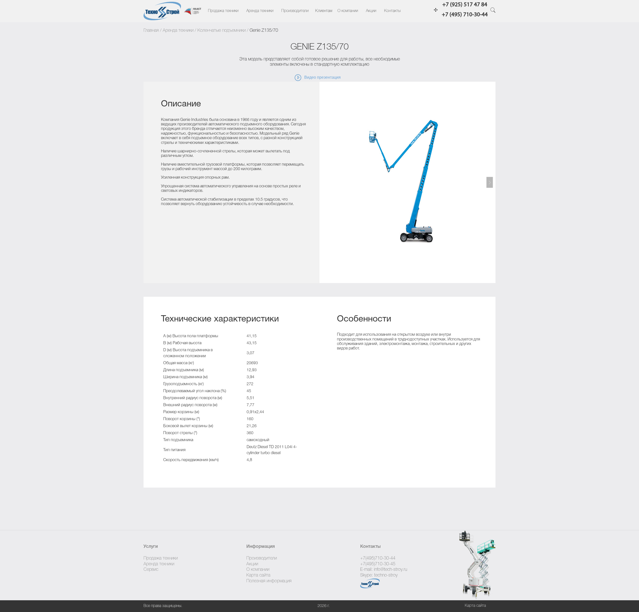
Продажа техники (223, 11)
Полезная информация (269, 581)
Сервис (151, 570)
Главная (151, 30)
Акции (371, 11)
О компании (347, 11)
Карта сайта (258, 575)
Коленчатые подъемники (221, 30)
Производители (295, 11)
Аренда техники (259, 11)
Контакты (392, 11)
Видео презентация (322, 77)
